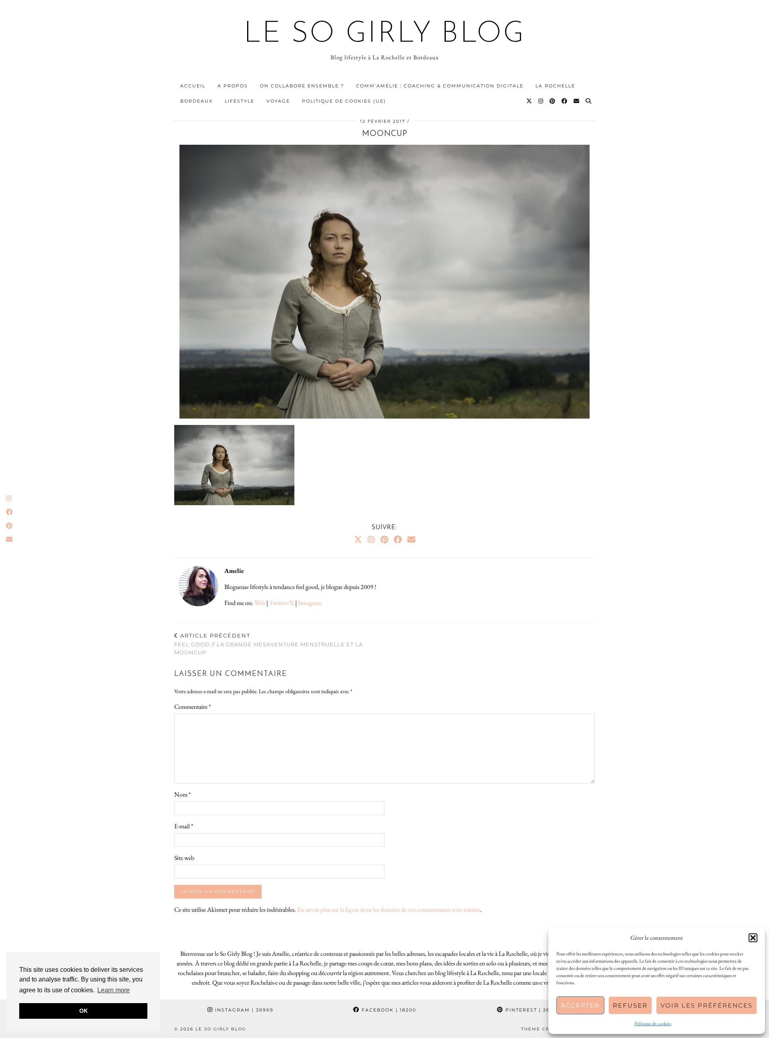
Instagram (310, 603)
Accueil (192, 86)
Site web (184, 858)
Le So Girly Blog (384, 34)
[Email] (577, 101)
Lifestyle (239, 101)
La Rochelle (555, 86)
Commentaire (192, 706)
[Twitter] (529, 101)
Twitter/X (281, 603)
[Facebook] (565, 101)
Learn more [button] (113, 990)
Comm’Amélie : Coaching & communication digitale (439, 86)
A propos (232, 86)
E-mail (183, 826)
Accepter (580, 1005)
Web (259, 603)
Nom (182, 794)
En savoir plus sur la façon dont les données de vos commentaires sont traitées (388, 909)
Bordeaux (196, 101)
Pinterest (531, 1010)
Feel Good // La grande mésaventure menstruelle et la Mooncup (268, 644)
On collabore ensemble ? (302, 86)
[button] (753, 938)
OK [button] (83, 1011)
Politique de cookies (652, 1023)
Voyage (278, 101)
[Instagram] (541, 101)
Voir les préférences (706, 1005)
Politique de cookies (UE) (344, 101)
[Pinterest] (553, 101)
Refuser (630, 1005)
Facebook (388, 1010)
